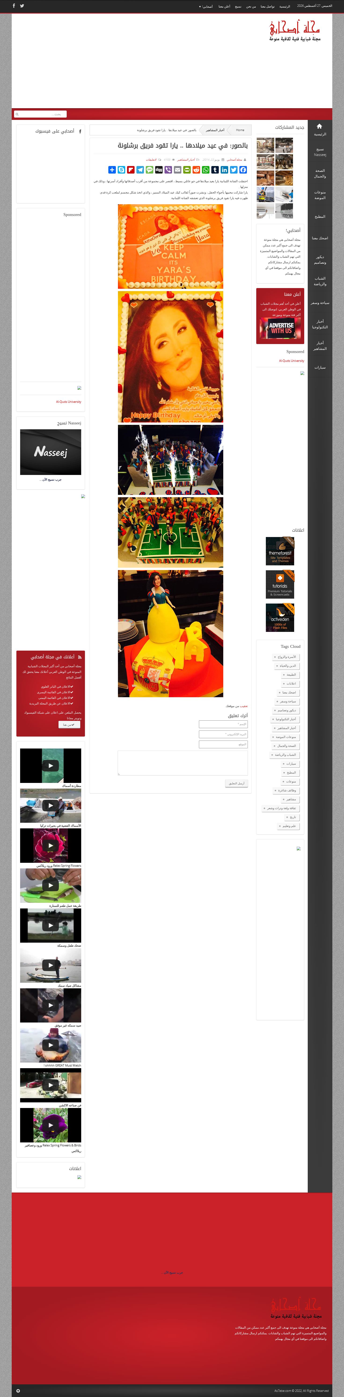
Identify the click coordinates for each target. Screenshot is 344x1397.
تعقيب (244, 706)
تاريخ (293, 817)
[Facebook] (13, 6)
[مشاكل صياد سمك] (50, 965)
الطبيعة (291, 674)
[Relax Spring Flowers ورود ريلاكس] (50, 845)
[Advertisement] (104, 64)
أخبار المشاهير (215, 130)
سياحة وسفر (288, 701)
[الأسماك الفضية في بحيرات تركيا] (50, 806)
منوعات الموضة (286, 737)
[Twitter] (21, 6)
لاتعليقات (151, 160)
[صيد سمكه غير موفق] (50, 1005)
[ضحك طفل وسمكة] (50, 925)
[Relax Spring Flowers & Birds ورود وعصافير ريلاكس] (50, 1125)
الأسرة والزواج (287, 657)
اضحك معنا (289, 692)
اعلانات (291, 683)
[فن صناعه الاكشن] (50, 1085)
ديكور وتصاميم (287, 710)
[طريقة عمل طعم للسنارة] (50, 885)
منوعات (291, 781)
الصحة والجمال (286, 746)
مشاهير (291, 799)
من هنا (67, 725)
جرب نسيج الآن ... (172, 1272)
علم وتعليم (289, 826)
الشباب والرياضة (285, 754)
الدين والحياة (288, 665)
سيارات (291, 763)
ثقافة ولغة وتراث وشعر (281, 808)
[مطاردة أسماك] (50, 766)
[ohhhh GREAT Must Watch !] (50, 1045)
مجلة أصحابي (234, 160)
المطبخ (291, 772)
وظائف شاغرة (287, 790)
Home (240, 130)
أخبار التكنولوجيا (286, 719)
